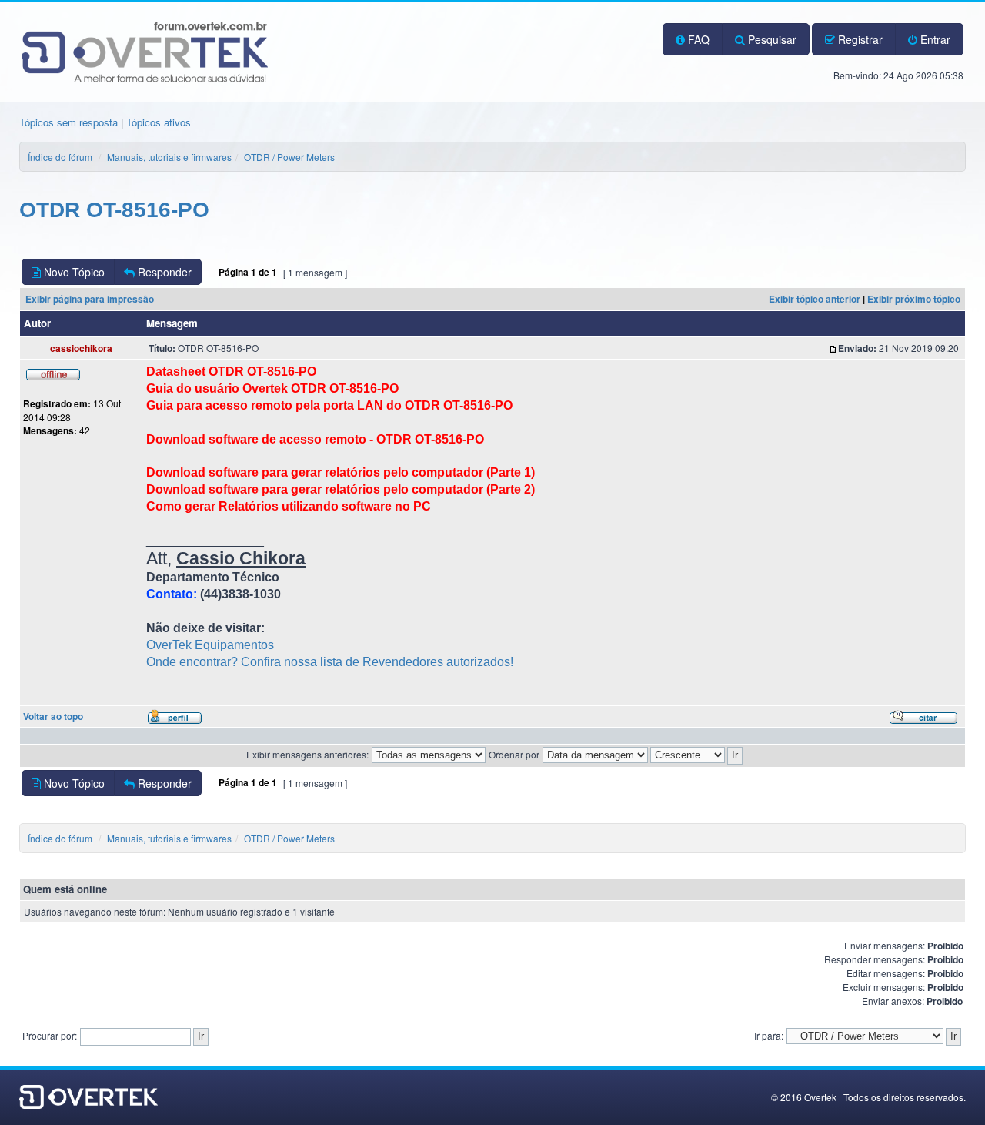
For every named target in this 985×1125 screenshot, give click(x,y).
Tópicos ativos (158, 122)
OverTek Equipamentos (210, 644)
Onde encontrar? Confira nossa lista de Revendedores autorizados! (329, 661)
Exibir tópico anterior (814, 299)
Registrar (859, 39)
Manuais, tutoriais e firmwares (169, 156)
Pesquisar (770, 39)
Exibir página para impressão (89, 299)
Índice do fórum (60, 156)
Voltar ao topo (53, 716)
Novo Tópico (73, 272)
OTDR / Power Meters (289, 156)
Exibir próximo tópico (913, 299)
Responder (163, 272)
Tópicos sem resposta (68, 122)
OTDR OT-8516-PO (114, 210)
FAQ (697, 39)
